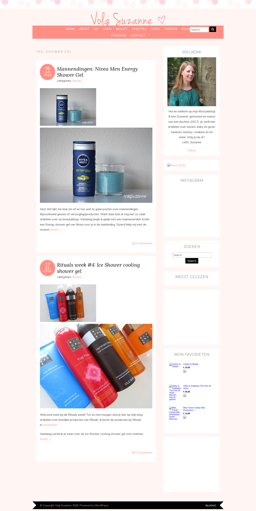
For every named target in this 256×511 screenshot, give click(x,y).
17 (47, 264)
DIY (96, 29)
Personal (119, 35)
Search (191, 260)
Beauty (121, 29)
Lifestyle (139, 29)
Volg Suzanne (63, 505)
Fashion (171, 29)
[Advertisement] (190, 316)
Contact (138, 35)
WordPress (101, 505)
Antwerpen (50, 425)
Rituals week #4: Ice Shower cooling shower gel (98, 267)
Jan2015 (47, 73)
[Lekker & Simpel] (175, 370)
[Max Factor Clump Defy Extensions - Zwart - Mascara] (175, 413)
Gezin (107, 29)
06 (47, 68)
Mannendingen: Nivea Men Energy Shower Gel (97, 71)
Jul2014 (47, 269)
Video (155, 29)
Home (70, 29)
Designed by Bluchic (211, 506)
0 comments (144, 243)
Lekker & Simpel (190, 364)
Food (186, 29)
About (84, 29)
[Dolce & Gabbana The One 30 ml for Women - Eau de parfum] (175, 392)
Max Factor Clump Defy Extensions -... (194, 409)
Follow (191, 150)
